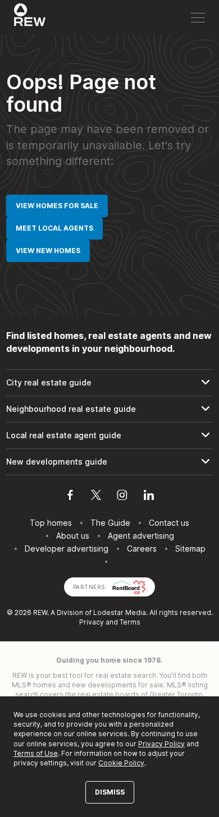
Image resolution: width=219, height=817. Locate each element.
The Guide (110, 522)
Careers (142, 548)
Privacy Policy (161, 744)
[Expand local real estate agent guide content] (109, 435)
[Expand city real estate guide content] (109, 383)
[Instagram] (122, 496)
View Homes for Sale (57, 205)
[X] (96, 496)
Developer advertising (66, 548)
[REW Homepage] (30, 17)
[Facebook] (70, 496)
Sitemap (190, 548)
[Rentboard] (129, 586)
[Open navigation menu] (198, 17)
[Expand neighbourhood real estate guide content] (109, 409)
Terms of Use (35, 753)
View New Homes (48, 250)
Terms (130, 622)
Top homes (51, 522)
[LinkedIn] (148, 496)
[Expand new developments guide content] (109, 462)
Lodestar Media (119, 612)
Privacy (91, 622)
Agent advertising (141, 535)
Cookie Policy (121, 763)
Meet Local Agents (54, 228)
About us (72, 535)
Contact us (169, 522)
